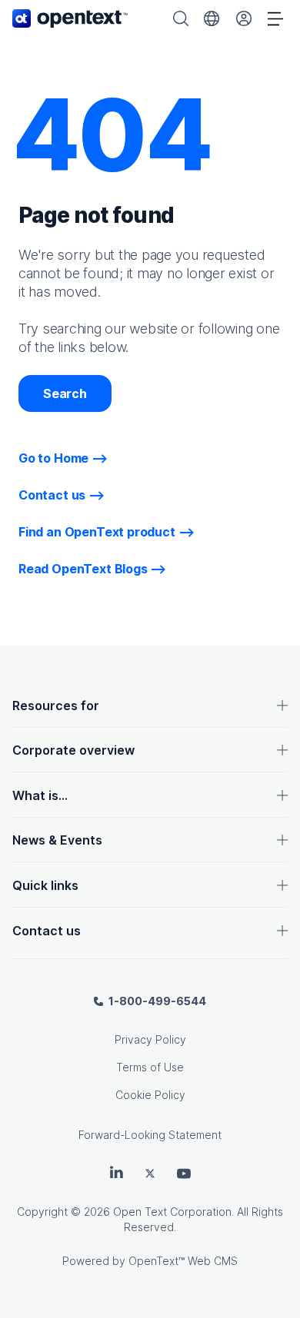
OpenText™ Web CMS (183, 1260)
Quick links (45, 885)
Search (65, 393)
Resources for (55, 705)
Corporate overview (73, 750)
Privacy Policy (150, 1039)
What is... (40, 795)
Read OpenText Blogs (83, 568)
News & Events (57, 840)
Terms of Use (150, 1067)
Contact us (51, 495)
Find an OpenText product (96, 531)
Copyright (42, 1211)
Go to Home (53, 458)
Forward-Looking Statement (150, 1134)
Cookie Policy (150, 1094)
